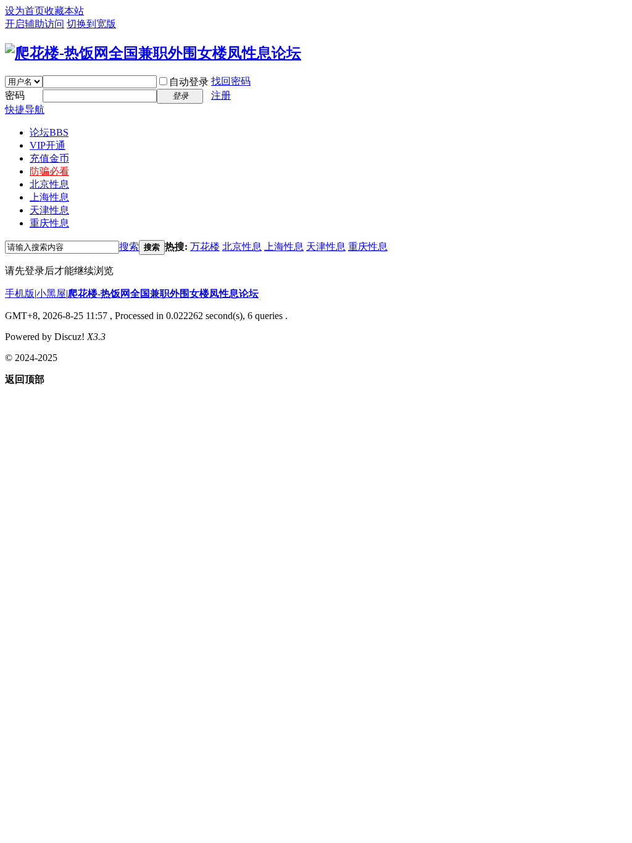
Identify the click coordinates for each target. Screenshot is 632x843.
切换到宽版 (91, 24)
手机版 (20, 293)
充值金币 (49, 158)
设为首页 (24, 11)
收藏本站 (64, 11)
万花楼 (205, 246)
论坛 (49, 132)
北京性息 (49, 184)
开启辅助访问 (34, 24)
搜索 (129, 246)
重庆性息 (49, 223)
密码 (15, 95)
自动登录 (189, 82)
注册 (221, 95)
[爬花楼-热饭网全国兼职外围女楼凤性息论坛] (153, 53)
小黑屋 (51, 293)
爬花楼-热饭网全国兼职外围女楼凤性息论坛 (163, 293)
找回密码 (231, 81)
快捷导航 (24, 109)
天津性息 (49, 210)
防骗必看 (49, 171)
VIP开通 (47, 145)
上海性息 (49, 197)
